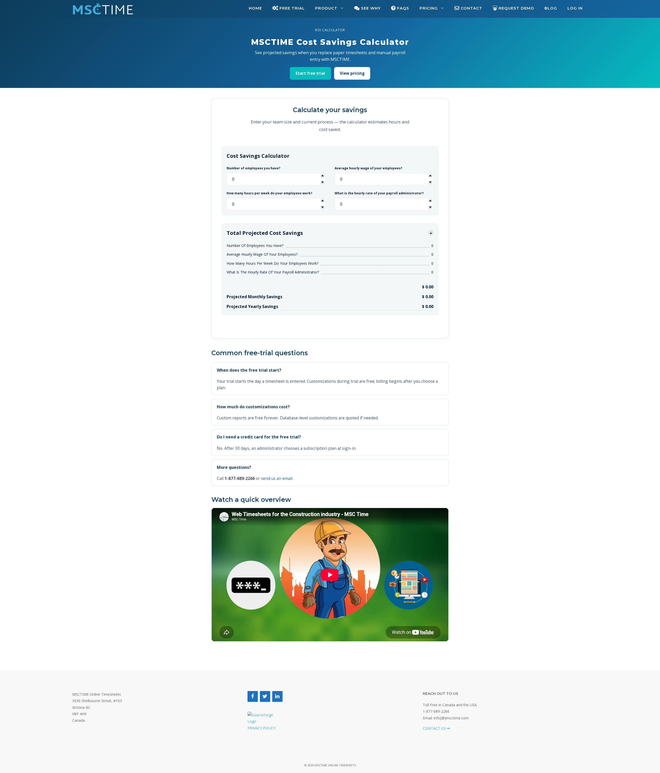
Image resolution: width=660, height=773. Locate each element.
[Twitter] (265, 696)
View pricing (352, 73)
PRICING (428, 8)
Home (255, 8)
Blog (550, 8)
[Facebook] (253, 696)
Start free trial (310, 73)
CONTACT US (435, 728)
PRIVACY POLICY (262, 728)
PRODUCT (326, 8)
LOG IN (575, 8)
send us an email (276, 478)
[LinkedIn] (277, 696)
